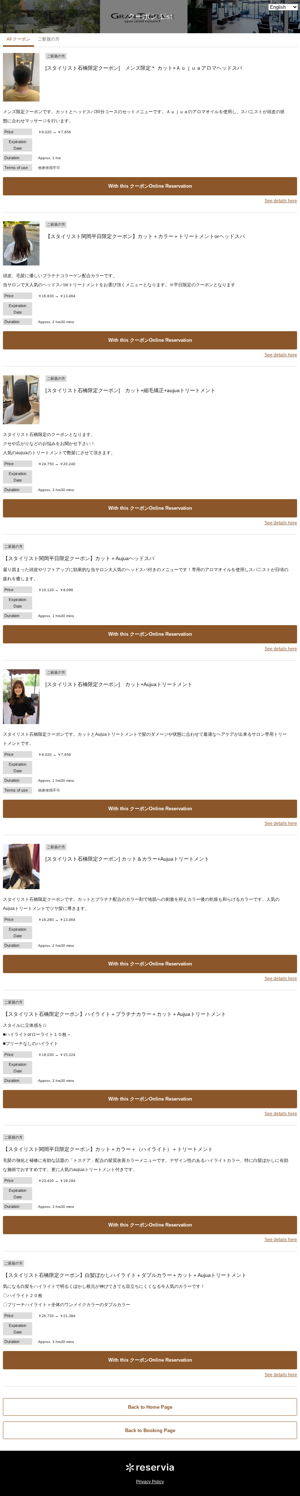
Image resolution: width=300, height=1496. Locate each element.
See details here (281, 200)
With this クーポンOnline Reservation (150, 186)
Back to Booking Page (150, 1430)
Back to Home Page (150, 1407)
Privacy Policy (150, 1481)
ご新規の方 (49, 39)
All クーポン (18, 39)
